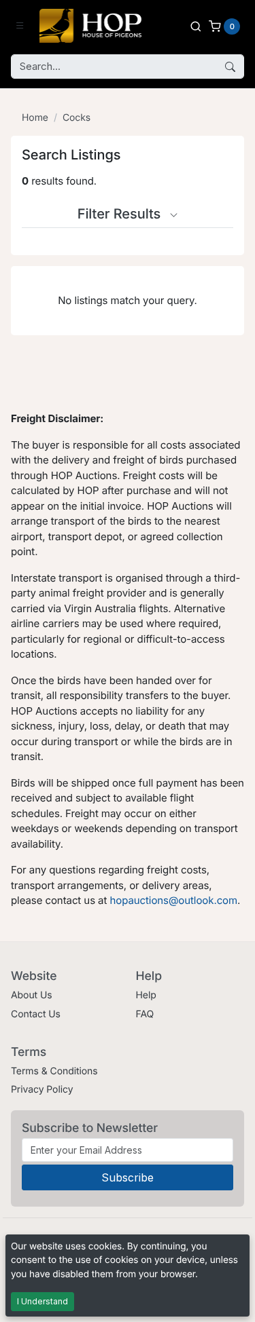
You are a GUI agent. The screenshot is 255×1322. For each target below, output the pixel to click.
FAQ (145, 1014)
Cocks (76, 118)
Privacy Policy (42, 1089)
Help (146, 995)
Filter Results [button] (121, 214)
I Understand (42, 1301)
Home (35, 118)
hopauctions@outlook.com (173, 900)
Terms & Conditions (54, 1071)
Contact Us (36, 1014)
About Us (31, 995)
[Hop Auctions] (90, 25)
